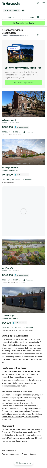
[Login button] (37, 3)
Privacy (25, 454)
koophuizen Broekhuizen (12, 417)
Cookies (33, 454)
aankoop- (20, 429)
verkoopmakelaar (34, 429)
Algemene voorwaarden (11, 454)
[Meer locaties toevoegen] (23, 10)
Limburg (32, 374)
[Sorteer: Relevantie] (43, 35)
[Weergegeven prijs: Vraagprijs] (38, 35)
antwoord (13, 441)
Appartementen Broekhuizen (30, 414)
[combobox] (35, 10)
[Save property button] (41, 94)
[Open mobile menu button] (43, 3)
